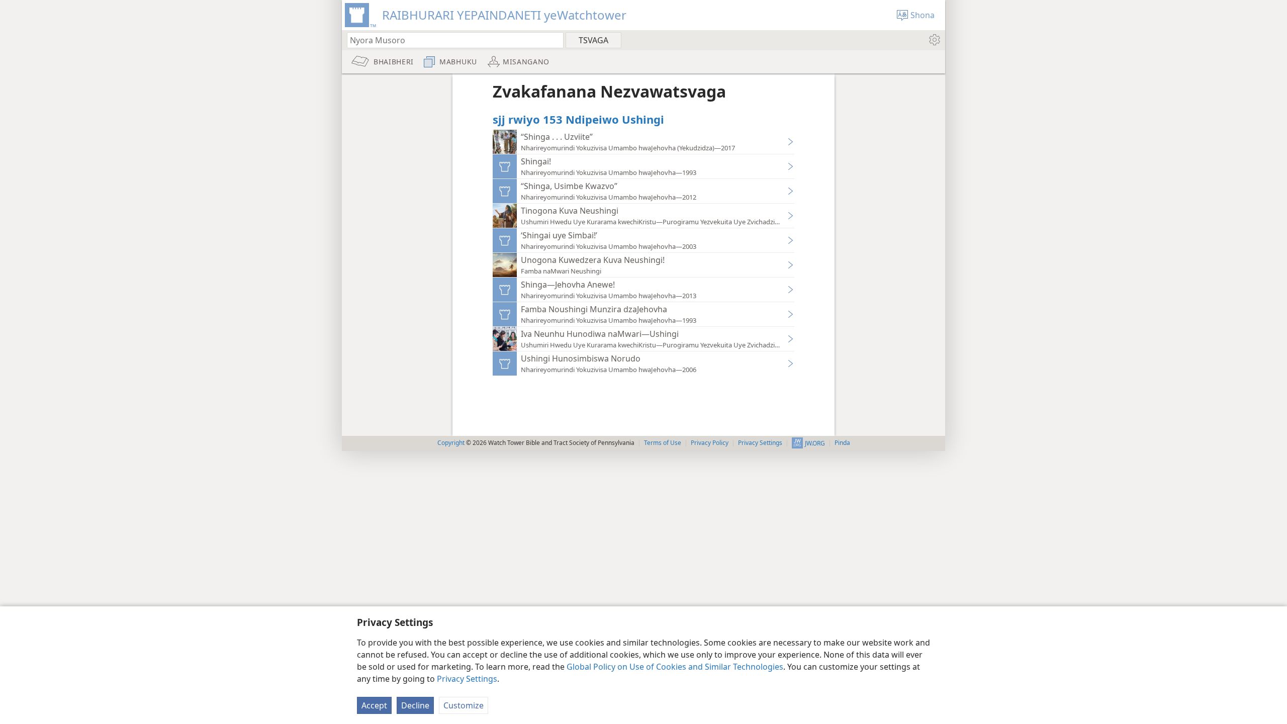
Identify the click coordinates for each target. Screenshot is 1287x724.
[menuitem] (934, 40)
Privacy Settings (467, 678)
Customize (463, 705)
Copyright (451, 442)
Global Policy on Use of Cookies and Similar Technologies (675, 666)
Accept (374, 705)
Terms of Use (662, 442)
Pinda (842, 442)
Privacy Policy (709, 442)
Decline (415, 705)
